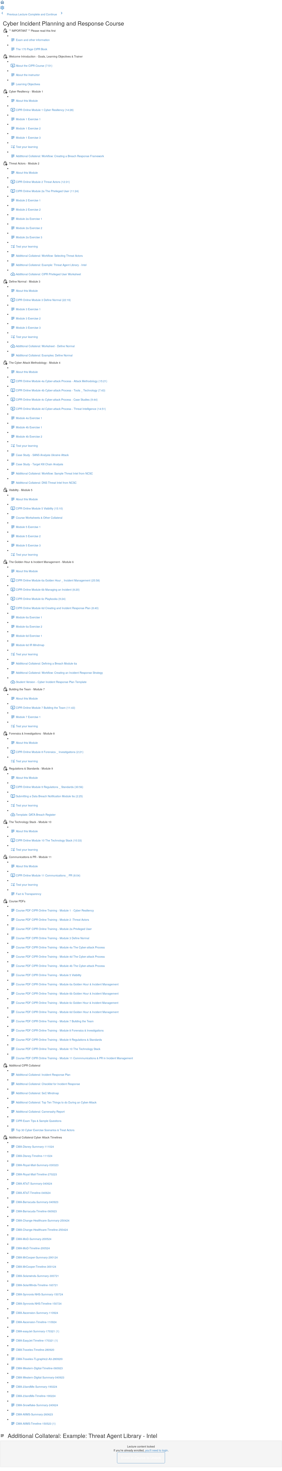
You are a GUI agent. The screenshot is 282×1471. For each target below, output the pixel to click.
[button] (2, 3)
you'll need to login (156, 1450)
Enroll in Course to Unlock (141, 1457)
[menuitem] (2, 9)
